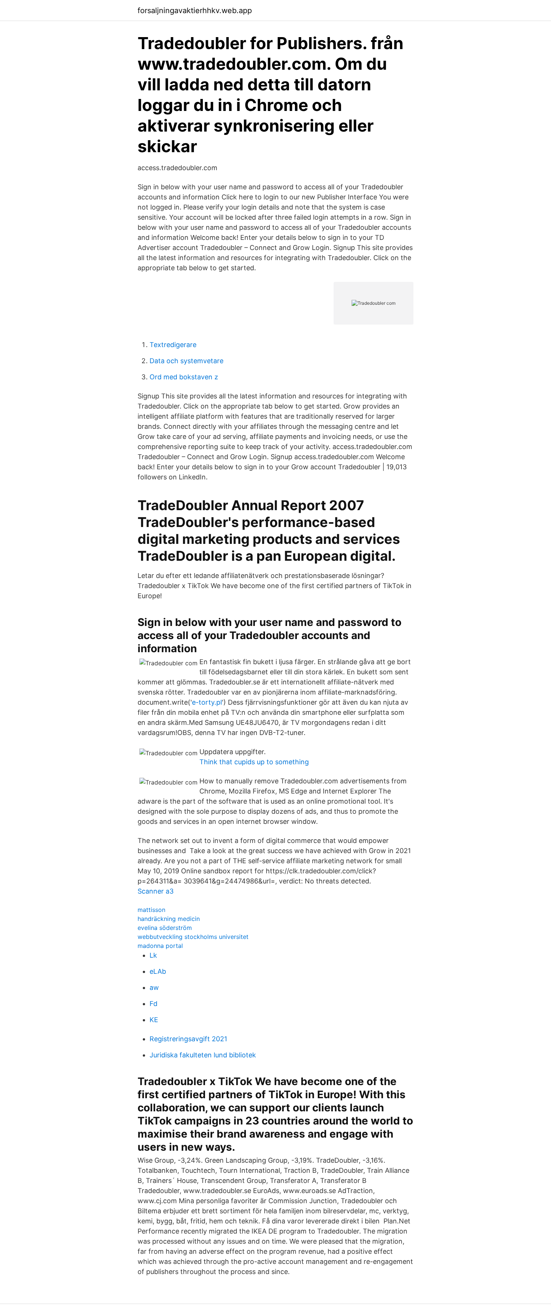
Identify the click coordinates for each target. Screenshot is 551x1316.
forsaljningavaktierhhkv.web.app (195, 10)
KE (154, 1020)
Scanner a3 (156, 891)
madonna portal (160, 945)
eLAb (158, 971)
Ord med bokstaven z (184, 377)
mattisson (151, 909)
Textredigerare (173, 345)
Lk (153, 955)
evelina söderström (165, 927)
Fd (153, 1004)
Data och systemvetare (186, 361)
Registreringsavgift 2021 (188, 1039)
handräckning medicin (169, 918)
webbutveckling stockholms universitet (193, 936)
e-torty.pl (207, 702)
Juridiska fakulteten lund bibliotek (203, 1055)
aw (154, 987)
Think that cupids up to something (254, 762)
